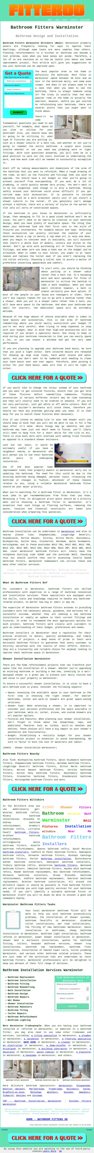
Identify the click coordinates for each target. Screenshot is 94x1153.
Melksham (35, 1092)
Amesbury (84, 1092)
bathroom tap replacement (45, 947)
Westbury (52, 1092)
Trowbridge (55, 1089)
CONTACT (73, 20)
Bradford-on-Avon (13, 1092)
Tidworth (8, 1095)
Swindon (68, 1092)
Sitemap (5, 1130)
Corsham (37, 1095)
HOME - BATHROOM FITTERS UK (47, 1119)
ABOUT (65, 20)
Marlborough (36, 1089)
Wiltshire (17, 1085)
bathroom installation (56, 859)
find (12, 760)
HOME (50, 20)
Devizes (21, 1095)
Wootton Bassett (14, 1089)
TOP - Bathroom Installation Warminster (32, 1101)
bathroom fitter (75, 891)
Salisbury (72, 1089)
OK (60, 1151)
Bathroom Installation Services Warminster (43, 970)
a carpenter (31, 1039)
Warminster (68, 531)
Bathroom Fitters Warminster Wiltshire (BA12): (33, 43)
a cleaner (64, 1042)
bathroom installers (16, 852)
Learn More (49, 1151)
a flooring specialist (76, 1039)
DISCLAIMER (85, 20)
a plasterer (83, 1052)
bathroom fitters (47, 551)
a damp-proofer (56, 1045)
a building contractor (53, 1049)
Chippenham (83, 1085)
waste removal (45, 1052)
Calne (86, 1089)
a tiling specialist (44, 1035)
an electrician (12, 1045)
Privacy (89, 1130)
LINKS (57, 20)
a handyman (29, 1055)
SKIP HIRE (30, 1042)
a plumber (85, 1035)
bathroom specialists (40, 1085)
